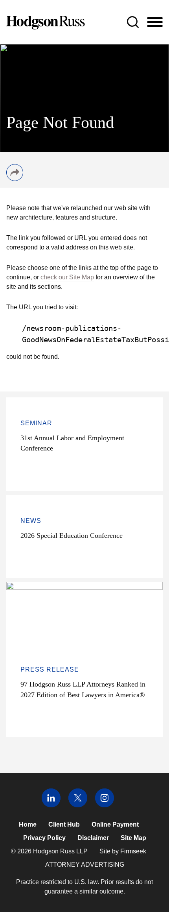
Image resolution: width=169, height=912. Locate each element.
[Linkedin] (51, 805)
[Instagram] (104, 805)
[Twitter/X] (77, 805)
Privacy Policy (44, 837)
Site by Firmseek (122, 851)
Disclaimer (93, 837)
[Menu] (154, 22)
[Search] (133, 22)
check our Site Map (67, 277)
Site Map (133, 837)
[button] (14, 178)
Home (28, 824)
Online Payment (115, 824)
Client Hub (64, 824)
